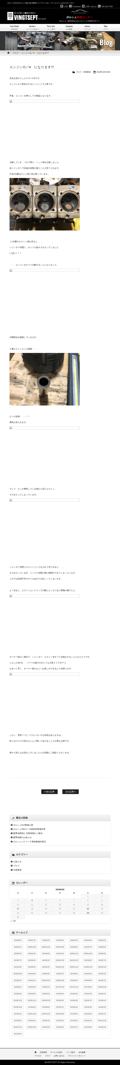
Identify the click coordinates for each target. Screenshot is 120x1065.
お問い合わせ (59, 1056)
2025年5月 (18, 953)
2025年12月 (32, 947)
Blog (105, 27)
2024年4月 (60, 953)
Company (69, 27)
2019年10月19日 (103, 72)
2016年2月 (88, 994)
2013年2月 (74, 1020)
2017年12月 (60, 987)
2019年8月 (46, 974)
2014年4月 (74, 1007)
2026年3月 (88, 940)
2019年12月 (88, 967)
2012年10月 (32, 1027)
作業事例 (87, 72)
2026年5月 (60, 940)
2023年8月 (102, 953)
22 (88, 909)
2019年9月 (32, 974)
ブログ (16, 53)
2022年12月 (60, 960)
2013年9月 (74, 1014)
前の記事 (50, 792)
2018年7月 (102, 980)
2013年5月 (32, 1020)
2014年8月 (46, 1007)
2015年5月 (102, 1000)
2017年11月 (74, 987)
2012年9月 (46, 1027)
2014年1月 (18, 1014)
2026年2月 (102, 940)
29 (88, 913)
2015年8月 (74, 1000)
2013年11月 (46, 1014)
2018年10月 (60, 980)
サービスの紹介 (56, 1052)
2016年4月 (60, 994)
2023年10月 (88, 953)
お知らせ (17, 861)
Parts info (51, 27)
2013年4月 (46, 1020)
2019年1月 (32, 980)
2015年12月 (18, 1000)
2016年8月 (18, 994)
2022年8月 (88, 960)
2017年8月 (88, 987)
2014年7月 (60, 1007)
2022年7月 (102, 960)
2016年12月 (102, 987)
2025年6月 (102, 947)
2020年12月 (60, 967)
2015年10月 (46, 1000)
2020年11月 (74, 967)
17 (18, 909)
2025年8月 (74, 947)
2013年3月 (60, 1020)
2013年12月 (32, 1014)
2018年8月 (88, 980)
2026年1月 (18, 947)
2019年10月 (18, 974)
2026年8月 (18, 940)
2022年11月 (74, 960)
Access (87, 27)
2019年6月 (74, 974)
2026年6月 (46, 940)
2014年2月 (102, 1007)
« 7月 (13, 921)
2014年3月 (88, 1007)
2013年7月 (102, 1014)
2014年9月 (32, 1007)
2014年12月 (18, 1007)
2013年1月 (88, 1020)
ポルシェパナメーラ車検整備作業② (29, 841)
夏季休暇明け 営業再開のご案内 (27, 833)
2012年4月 (18, 1034)
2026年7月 (32, 940)
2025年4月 (32, 953)
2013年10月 (60, 1014)
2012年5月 (102, 1027)
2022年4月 (46, 967)
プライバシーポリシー (76, 1056)
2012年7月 (74, 1027)
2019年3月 (102, 974)
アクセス (38, 1056)
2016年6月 (32, 994)
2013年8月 (88, 1014)
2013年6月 (18, 1020)
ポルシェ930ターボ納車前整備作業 (29, 829)
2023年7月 (18, 960)
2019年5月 (88, 974)
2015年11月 (32, 1000)
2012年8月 (60, 1027)
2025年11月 (46, 947)
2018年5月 (32, 987)
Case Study (14, 27)
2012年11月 (18, 1027)
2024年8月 (46, 953)
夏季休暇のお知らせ (22, 837)
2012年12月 (102, 1020)
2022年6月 (18, 967)
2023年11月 (74, 953)
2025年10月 (60, 947)
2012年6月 (88, 1027)
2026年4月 (74, 940)
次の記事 (70, 792)
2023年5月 (46, 960)
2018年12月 (46, 980)
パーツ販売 (70, 1052)
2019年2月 (18, 980)
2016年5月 (46, 994)
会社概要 (81, 1052)
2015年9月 (60, 1000)
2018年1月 (46, 987)
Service (31, 27)
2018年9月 (74, 980)
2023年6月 (32, 960)
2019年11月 (102, 967)
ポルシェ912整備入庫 (23, 825)
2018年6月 (18, 987)
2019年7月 (60, 974)
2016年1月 (102, 994)
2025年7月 (88, 947)
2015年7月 (88, 1000)
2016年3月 (74, 994)
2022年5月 (32, 967)
